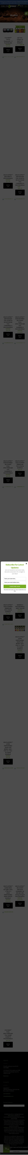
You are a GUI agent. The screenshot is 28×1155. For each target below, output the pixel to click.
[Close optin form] (27, 564)
